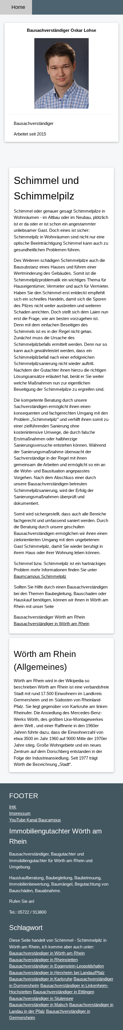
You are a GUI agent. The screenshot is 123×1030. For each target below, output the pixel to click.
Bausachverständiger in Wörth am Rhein (51, 623)
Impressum (20, 813)
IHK (12, 807)
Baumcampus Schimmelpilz (40, 576)
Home (18, 7)
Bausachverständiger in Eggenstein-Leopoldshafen (56, 966)
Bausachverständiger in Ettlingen (63, 991)
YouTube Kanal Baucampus (35, 819)
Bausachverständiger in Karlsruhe (40, 978)
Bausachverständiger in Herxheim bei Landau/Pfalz (57, 972)
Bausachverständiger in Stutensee (41, 998)
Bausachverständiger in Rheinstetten (43, 959)
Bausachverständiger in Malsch (38, 1004)
